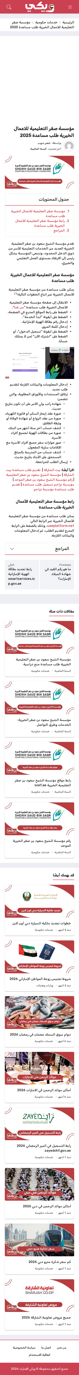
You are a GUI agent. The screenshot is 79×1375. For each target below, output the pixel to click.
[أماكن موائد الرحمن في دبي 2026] (39, 1193)
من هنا (19, 307)
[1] (15, 293)
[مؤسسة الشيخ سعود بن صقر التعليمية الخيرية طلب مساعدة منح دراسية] (39, 649)
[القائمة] (70, 7)
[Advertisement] (39, 82)
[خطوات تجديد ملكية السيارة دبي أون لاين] (39, 910)
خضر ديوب (44, 143)
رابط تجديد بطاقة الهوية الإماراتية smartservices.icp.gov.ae (21, 576)
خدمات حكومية (46, 22)
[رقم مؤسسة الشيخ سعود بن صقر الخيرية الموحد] (39, 830)
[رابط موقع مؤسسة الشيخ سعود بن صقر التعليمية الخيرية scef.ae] (39, 770)
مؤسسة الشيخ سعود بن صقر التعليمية (33, 475)
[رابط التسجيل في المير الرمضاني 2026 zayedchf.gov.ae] (39, 1135)
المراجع (61, 230)
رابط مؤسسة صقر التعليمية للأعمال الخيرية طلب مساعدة (42, 223)
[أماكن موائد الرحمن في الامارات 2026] (39, 1077)
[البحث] (9, 7)
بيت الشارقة (52, 470)
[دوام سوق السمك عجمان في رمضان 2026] (39, 1021)
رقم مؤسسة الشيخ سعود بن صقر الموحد (43, 480)
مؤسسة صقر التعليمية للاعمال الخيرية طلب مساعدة (40, 213)
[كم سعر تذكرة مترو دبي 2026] (39, 1249)
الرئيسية (68, 22)
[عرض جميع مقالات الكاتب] (69, 146)
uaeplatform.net (60, 526)
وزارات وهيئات (44, 985)
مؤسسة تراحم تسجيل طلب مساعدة (48, 484)
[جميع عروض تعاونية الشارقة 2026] (39, 1304)
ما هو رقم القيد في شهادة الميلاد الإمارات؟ (58, 574)
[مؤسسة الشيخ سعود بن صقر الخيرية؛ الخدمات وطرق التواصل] (39, 709)
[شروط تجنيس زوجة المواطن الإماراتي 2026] (39, 965)
